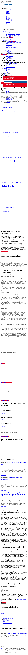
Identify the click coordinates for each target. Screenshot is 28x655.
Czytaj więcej (3, 413)
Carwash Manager (8, 4)
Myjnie (4, 31)
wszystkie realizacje (5, 436)
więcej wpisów (4, 507)
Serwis (7, 65)
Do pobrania (6, 620)
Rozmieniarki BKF (5, 400)
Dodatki (5, 40)
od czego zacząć (4, 251)
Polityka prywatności (7, 621)
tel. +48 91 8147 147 (13, 633)
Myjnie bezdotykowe (10, 32)
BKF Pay (11, 37)
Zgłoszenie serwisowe (8, 6)
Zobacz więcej (12, 41)
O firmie (5, 68)
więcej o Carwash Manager (6, 382)
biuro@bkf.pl (23, 633)
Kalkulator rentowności (11, 54)
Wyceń (2, 82)
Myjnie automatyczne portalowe (13, 34)
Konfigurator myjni (10, 56)
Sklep (4, 74)
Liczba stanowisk (5, 77)
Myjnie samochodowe (8, 617)
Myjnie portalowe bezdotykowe (13, 35)
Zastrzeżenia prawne (7, 623)
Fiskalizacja (8, 64)
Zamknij (2, 604)
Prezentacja (8, 69)
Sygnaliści (8, 72)
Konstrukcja (4, 75)
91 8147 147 (7, 2)
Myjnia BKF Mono (10, 36)
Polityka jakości (9, 70)
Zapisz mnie (3, 602)
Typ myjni (3, 73)
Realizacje (5, 619)
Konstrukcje (8, 39)
